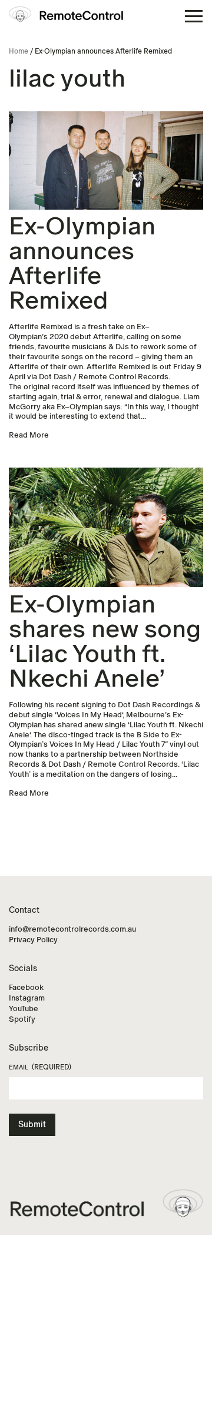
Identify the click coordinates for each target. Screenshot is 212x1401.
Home (18, 51)
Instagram (27, 997)
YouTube (23, 1008)
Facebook (26, 987)
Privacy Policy (33, 939)
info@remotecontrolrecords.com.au (72, 929)
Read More (29, 434)
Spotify (22, 1019)
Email (40, 1067)
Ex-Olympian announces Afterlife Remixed (82, 263)
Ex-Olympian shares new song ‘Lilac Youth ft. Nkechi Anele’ (105, 641)
